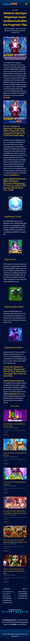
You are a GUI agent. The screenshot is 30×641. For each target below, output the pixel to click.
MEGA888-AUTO (15, 394)
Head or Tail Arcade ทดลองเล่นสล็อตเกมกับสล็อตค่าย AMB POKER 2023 (14, 571)
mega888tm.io (14, 175)
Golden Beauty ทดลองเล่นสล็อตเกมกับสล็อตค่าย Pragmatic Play (22, 593)
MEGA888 (6, 98)
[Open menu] (26, 3)
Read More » (6, 435)
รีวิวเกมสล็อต (15, 10)
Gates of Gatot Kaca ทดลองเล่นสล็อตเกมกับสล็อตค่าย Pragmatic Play (15, 541)
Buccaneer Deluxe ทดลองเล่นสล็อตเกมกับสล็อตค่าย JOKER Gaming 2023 (14, 512)
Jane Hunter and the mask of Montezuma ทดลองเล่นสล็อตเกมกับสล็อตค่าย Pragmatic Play (8, 596)
